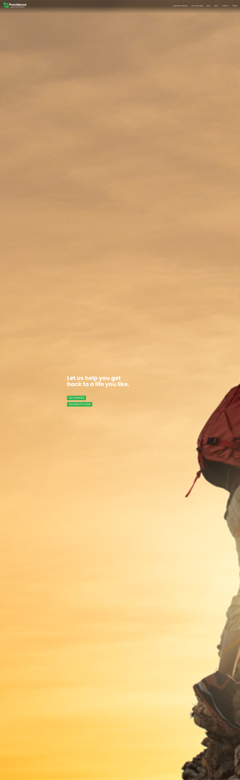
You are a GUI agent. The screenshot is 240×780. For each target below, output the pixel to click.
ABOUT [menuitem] (216, 6)
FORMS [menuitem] (234, 6)
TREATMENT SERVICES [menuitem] (180, 6)
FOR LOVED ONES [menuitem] (197, 6)
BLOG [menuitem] (208, 6)
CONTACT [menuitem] (225, 6)
